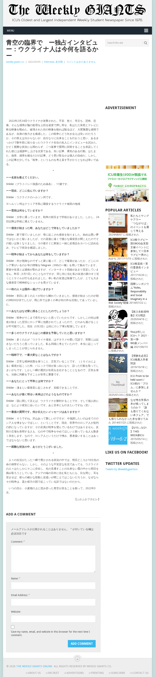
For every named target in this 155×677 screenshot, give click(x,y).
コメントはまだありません (81, 61)
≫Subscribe (116, 672)
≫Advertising (74, 672)
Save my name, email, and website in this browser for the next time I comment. (50, 633)
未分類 (59, 61)
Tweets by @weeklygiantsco (121, 469)
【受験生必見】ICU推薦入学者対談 (139, 359)
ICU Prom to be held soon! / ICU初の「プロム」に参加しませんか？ (139, 383)
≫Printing (96, 672)
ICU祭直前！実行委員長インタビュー (139, 267)
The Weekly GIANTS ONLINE (34, 666)
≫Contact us (139, 672)
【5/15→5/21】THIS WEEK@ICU (138, 431)
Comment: (18, 541)
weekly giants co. (15, 61)
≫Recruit (52, 672)
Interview (49, 61)
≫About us (33, 672)
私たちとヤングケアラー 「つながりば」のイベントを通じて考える (139, 223)
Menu (10, 30)
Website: (16, 611)
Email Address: (20, 595)
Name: (15, 578)
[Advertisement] (53, 92)
